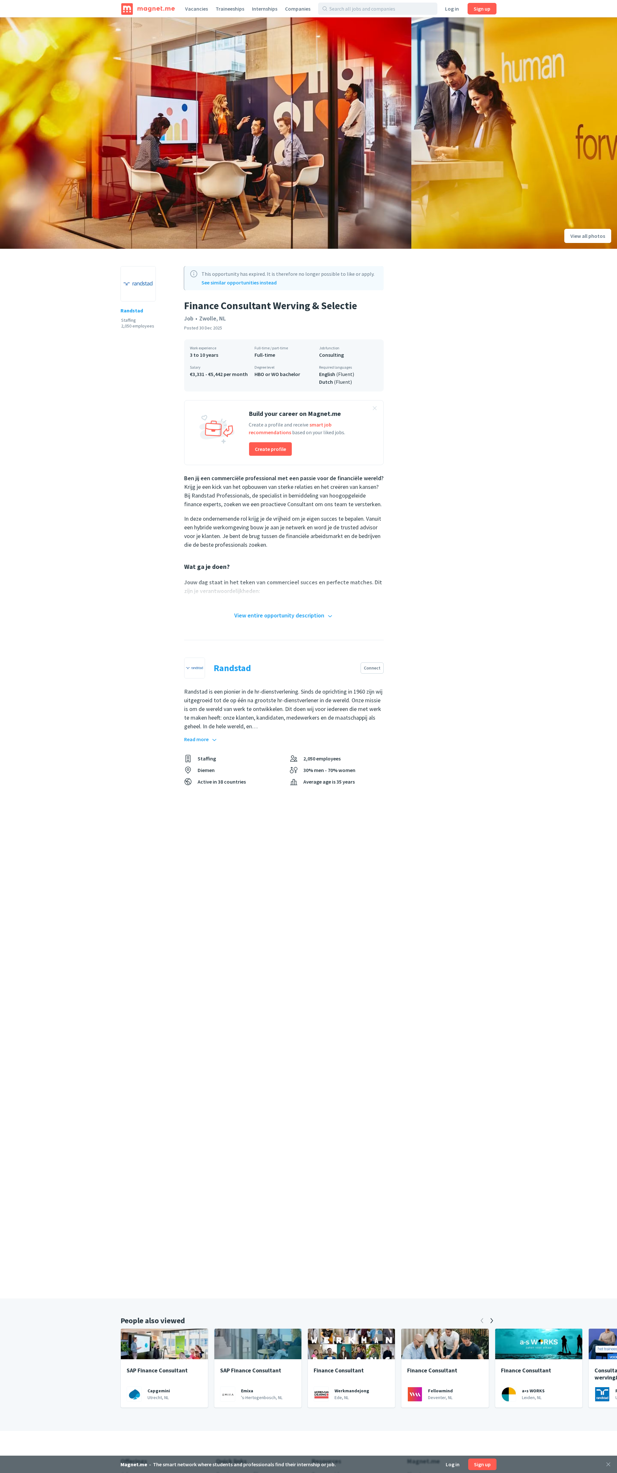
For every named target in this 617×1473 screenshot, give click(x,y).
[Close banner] (374, 409)
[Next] (491, 1320)
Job (188, 318)
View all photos (587, 236)
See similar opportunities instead (239, 282)
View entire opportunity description (279, 615)
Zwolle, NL (212, 318)
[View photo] (205, 133)
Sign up (482, 8)
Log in (452, 8)
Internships (264, 8)
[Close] (608, 1464)
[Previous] (482, 1320)
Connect (372, 668)
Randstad (132, 310)
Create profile (270, 449)
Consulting (331, 355)
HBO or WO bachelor (277, 374)
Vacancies (196, 8)
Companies (297, 8)
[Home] (148, 8)
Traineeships (230, 8)
